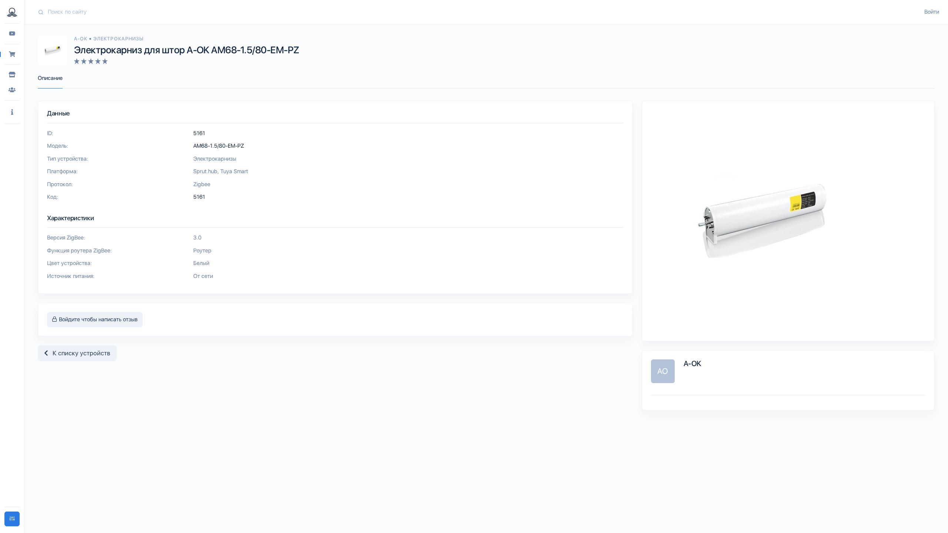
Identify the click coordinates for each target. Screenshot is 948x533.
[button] (12, 112)
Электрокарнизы (118, 38)
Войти (931, 12)
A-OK (81, 38)
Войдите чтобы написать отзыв (97, 319)
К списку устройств (79, 353)
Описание (50, 78)
